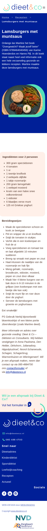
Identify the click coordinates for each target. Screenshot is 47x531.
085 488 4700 (14, 439)
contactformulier (16, 368)
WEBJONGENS (27, 505)
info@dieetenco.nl (16, 372)
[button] (44, 8)
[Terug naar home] (22, 8)
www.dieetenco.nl (19, 511)
